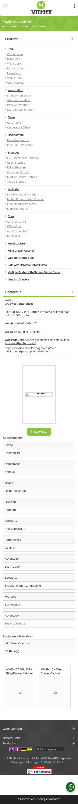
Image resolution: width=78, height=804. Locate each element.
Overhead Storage (18, 172)
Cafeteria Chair (16, 221)
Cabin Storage (16, 162)
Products (16, 26)
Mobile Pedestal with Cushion (25, 199)
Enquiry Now (39, 432)
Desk (11, 49)
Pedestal (13, 189)
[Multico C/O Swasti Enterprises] (41, 8)
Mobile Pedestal (17, 208)
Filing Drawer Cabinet (21, 250)
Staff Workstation (18, 105)
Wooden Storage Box (21, 258)
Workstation (15, 90)
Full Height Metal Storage (23, 158)
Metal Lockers (17, 243)
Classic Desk (15, 54)
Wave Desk (14, 63)
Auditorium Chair (17, 231)
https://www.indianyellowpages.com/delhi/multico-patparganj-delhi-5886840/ (30, 349)
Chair (11, 216)
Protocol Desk (16, 68)
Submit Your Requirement (39, 799)
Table (11, 117)
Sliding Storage (16, 181)
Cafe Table (14, 122)
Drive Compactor (18, 140)
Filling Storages (16, 167)
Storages (14, 152)
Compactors (16, 135)
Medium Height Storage (22, 177)
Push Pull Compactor (20, 145)
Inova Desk (14, 73)
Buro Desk (13, 59)
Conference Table (18, 127)
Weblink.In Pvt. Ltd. (55, 762)
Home (5, 26)
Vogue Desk (14, 78)
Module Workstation (20, 95)
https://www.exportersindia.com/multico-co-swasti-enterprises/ (37, 341)
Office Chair (14, 226)
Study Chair (14, 236)
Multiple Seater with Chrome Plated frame (34, 272)
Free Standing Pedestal (22, 204)
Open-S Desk (15, 82)
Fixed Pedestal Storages (22, 194)
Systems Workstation (20, 109)
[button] (28, 331)
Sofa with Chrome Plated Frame (27, 265)
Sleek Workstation (18, 100)
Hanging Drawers (18, 279)
